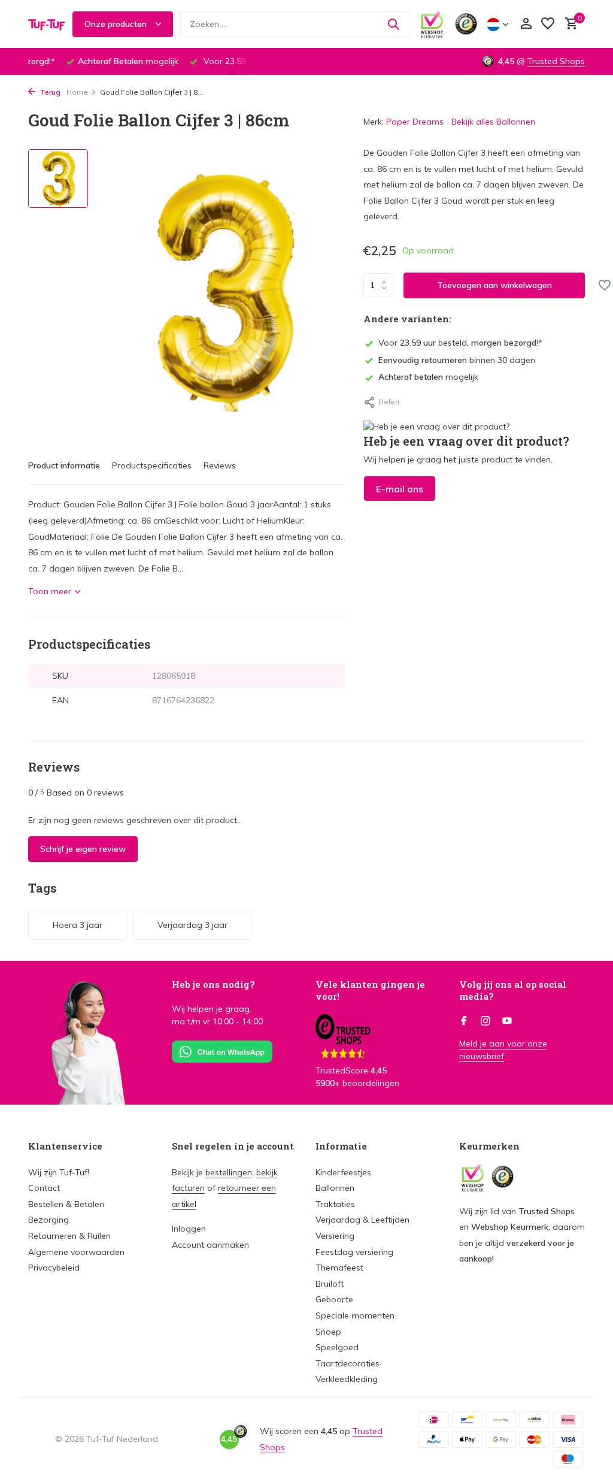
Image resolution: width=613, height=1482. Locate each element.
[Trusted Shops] (466, 24)
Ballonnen (334, 1187)
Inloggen (189, 1228)
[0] (568, 24)
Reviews (220, 465)
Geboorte (334, 1299)
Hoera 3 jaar (77, 925)
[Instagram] (485, 1021)
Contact (44, 1187)
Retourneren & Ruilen (69, 1235)
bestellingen (228, 1172)
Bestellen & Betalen (66, 1204)
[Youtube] (507, 1021)
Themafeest (339, 1267)
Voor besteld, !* (460, 342)
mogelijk (428, 376)
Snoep (328, 1331)
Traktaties (335, 1204)
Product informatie (64, 465)
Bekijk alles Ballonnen (493, 121)
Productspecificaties (152, 465)
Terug (49, 91)
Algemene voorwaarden (76, 1252)
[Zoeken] (393, 24)
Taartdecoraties (347, 1363)
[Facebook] (464, 1021)
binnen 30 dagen (456, 360)
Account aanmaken (210, 1244)
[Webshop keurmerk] (431, 24)
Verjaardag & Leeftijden (362, 1219)
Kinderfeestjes (343, 1172)
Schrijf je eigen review (83, 848)
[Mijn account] (526, 24)
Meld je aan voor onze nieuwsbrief (503, 1049)
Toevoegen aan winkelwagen (494, 285)
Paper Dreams (415, 121)
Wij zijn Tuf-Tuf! (58, 1172)
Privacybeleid (54, 1267)
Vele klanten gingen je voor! (370, 990)
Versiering (334, 1235)
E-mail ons (399, 489)
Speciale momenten (354, 1315)
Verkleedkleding (346, 1379)
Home (77, 91)
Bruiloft (329, 1283)
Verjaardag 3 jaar (192, 925)
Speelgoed (337, 1347)
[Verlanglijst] (547, 24)
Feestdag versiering (354, 1252)
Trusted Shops (556, 61)
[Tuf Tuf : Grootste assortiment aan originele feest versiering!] (46, 24)
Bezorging (48, 1219)
